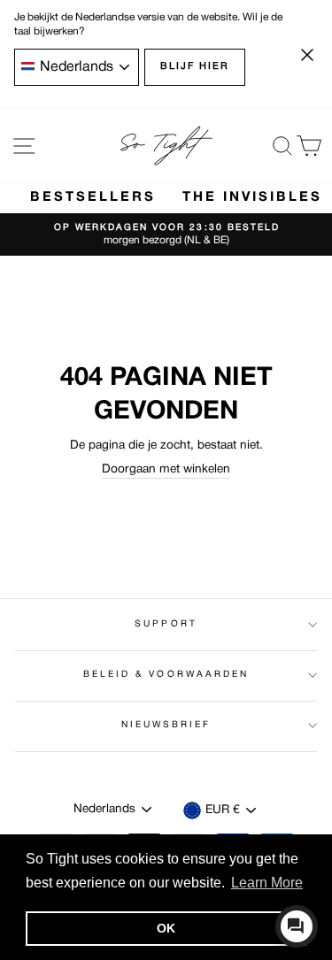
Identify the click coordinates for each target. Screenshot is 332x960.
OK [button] (166, 928)
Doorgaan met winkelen (166, 469)
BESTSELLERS (93, 197)
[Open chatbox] (296, 926)
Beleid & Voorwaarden (166, 675)
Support (166, 624)
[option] (166, 235)
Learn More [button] (267, 882)
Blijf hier (194, 66)
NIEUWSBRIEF (166, 725)
